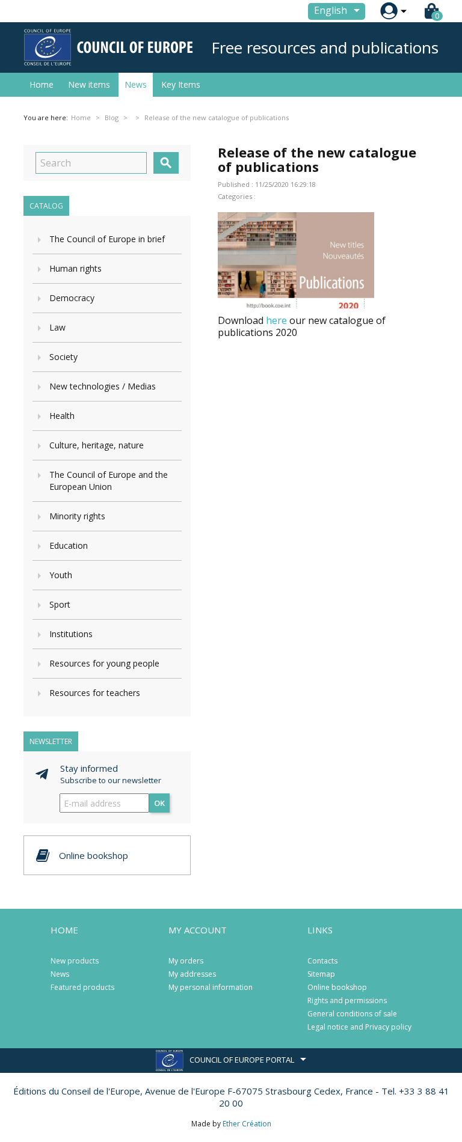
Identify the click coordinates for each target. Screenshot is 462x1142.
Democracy (71, 298)
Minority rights (77, 516)
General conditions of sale (352, 1014)
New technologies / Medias (102, 386)
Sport (59, 604)
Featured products (82, 987)
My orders (185, 961)
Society (63, 356)
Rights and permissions (347, 1000)
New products (75, 961)
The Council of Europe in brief (107, 239)
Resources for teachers (94, 692)
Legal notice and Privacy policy (359, 1027)
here (276, 320)
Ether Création (247, 1124)
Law (57, 327)
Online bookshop (337, 987)
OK (159, 803)
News (136, 84)
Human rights (75, 268)
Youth (60, 575)
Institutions (71, 634)
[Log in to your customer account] (389, 11)
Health (62, 415)
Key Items (180, 84)
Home (41, 84)
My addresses (192, 974)
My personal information (210, 987)
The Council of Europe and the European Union (108, 480)
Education (68, 545)
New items (89, 84)
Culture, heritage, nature (96, 445)
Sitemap (321, 974)
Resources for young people (104, 663)
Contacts (322, 961)
